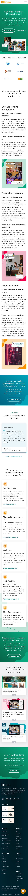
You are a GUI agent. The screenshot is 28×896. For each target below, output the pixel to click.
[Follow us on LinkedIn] (10, 798)
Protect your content (9, 537)
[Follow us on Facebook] (18, 798)
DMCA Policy (16, 886)
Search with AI (14, 656)
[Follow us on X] (14, 798)
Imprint (3, 886)
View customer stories (13, 456)
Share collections (8, 504)
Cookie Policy (4, 890)
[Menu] (25, 2)
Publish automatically (10, 599)
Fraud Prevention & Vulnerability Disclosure (11, 888)
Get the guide (14, 400)
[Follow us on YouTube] (6, 798)
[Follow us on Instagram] (3, 798)
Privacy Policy (9, 886)
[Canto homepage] (6, 2)
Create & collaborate (10, 568)
